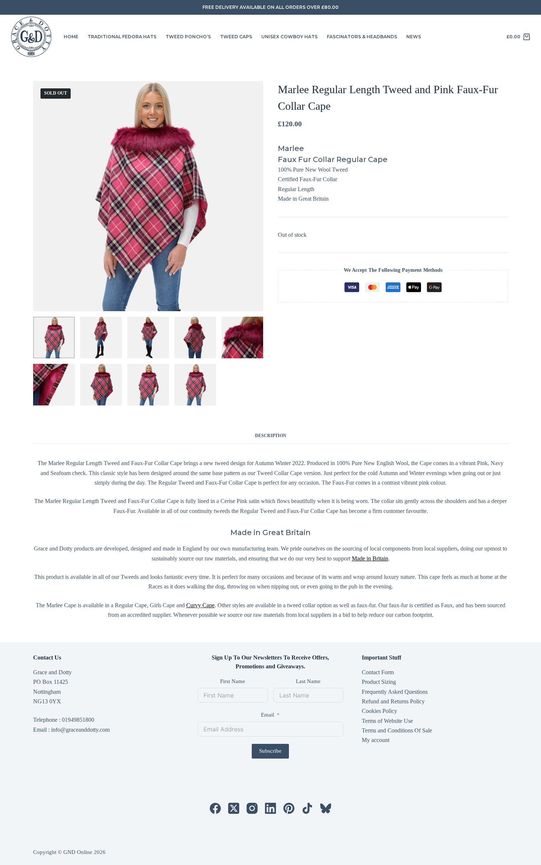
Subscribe (270, 751)
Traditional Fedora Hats (122, 36)
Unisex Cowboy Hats (289, 36)
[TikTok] (307, 808)
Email (267, 715)
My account (375, 740)
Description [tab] (270, 435)
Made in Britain (370, 558)
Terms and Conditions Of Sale (397, 730)
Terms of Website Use (387, 721)
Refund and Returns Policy (393, 701)
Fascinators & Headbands (362, 36)
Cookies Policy (379, 711)
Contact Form (378, 672)
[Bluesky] (325, 808)
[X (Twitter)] (233, 808)
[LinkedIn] (270, 808)
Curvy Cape (200, 605)
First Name (232, 681)
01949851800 (78, 720)
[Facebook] (215, 808)
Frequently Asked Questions (395, 692)
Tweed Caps (236, 36)
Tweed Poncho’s (188, 36)
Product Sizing (379, 682)
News (413, 36)
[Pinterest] (288, 808)
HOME (71, 36)
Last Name (308, 681)
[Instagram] (252, 808)
